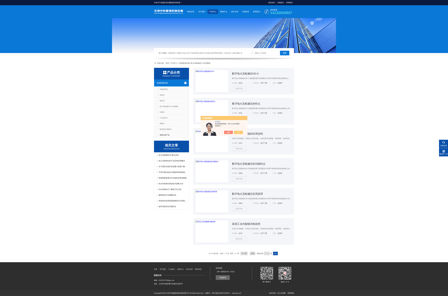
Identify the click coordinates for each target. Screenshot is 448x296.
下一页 (244, 253)
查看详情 (239, 88)
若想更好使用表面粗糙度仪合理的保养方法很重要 (173, 201)
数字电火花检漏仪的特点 (246, 103)
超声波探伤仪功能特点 (167, 206)
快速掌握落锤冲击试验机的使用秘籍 (173, 178)
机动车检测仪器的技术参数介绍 (171, 184)
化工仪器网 (281, 293)
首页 (168, 63)
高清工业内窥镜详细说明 (246, 223)
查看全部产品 (165, 135)
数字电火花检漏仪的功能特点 (248, 163)
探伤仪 (162, 101)
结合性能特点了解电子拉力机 (170, 189)
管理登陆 (290, 293)
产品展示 (171, 269)
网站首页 (190, 12)
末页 (252, 253)
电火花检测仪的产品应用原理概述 (172, 161)
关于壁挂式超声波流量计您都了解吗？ (173, 166)
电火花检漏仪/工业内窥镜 (200, 63)
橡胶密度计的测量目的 (167, 195)
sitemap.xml (236, 293)
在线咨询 (222, 278)
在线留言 (280, 2)
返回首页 (271, 2)
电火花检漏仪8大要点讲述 (169, 155)
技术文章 (234, 12)
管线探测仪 (164, 89)
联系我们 (289, 2)
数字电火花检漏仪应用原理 (247, 193)
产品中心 (212, 12)
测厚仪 (162, 123)
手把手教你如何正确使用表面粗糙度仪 (173, 172)
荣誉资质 (198, 269)
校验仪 (162, 95)
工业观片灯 (164, 118)
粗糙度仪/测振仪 (166, 129)
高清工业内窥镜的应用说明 (247, 133)
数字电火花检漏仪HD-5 (245, 73)
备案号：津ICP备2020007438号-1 (217, 293)
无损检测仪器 (184, 63)
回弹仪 (162, 112)
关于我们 (201, 12)
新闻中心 (223, 12)
